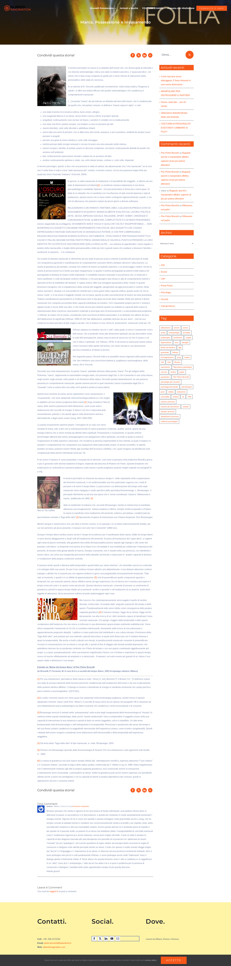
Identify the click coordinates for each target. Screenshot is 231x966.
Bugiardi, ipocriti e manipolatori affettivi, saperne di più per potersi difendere (176, 195)
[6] (100, 612)
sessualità (165, 397)
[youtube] (112, 938)
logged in (54, 891)
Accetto (173, 960)
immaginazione (167, 357)
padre (181, 372)
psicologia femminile (169, 387)
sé (183, 397)
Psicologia (166, 292)
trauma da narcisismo (170, 407)
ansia (163, 333)
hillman (175, 352)
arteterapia (165, 337)
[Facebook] (133, 55)
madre (187, 357)
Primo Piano (167, 286)
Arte (163, 265)
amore (176, 328)
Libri (163, 279)
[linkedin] (106, 938)
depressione (166, 342)
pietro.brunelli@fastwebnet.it (57, 943)
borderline (178, 337)
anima (185, 328)
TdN (189, 397)
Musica (177, 362)
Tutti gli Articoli (168, 306)
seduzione (181, 392)
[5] (96, 577)
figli (179, 347)
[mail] (118, 938)
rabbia (171, 392)
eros (176, 342)
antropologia (174, 333)
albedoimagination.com (54, 947)
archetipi (186, 333)
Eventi (164, 272)
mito (169, 362)
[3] (92, 498)
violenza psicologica (169, 421)
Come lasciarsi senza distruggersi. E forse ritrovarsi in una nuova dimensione (176, 80)
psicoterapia (186, 387)
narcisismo (165, 367)
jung (179, 357)
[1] (99, 185)
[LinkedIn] (144, 55)
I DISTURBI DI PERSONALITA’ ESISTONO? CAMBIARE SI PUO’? (176, 128)
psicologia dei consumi (170, 382)
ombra (173, 372)
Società (164, 299)
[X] (139, 55)
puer (163, 392)
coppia (188, 337)
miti (162, 362)
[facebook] (94, 938)
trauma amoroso (168, 402)
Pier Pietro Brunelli (170, 153)
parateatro (165, 377)
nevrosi (164, 372)
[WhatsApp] (150, 55)
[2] (85, 402)
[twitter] (100, 938)
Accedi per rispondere (81, 806)
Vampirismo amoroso (170, 416)
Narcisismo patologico (182, 367)
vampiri (186, 407)
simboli (176, 397)
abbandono (165, 328)
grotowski (165, 352)
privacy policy (151, 960)
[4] (77, 517)
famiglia (185, 342)
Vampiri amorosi (167, 411)
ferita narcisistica (168, 347)
